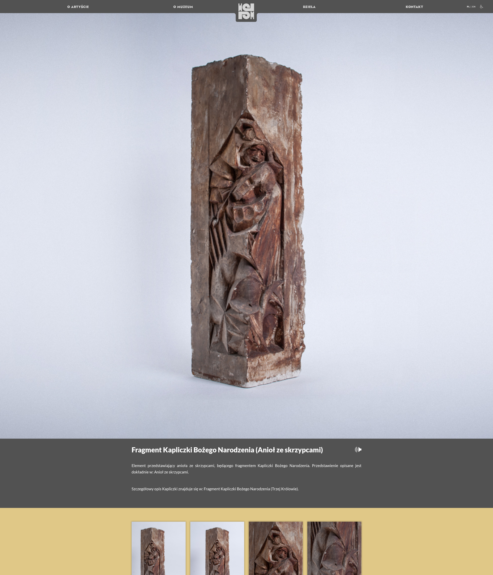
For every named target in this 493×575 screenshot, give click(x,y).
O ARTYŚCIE (78, 7)
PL (468, 6)
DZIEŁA (309, 7)
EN (474, 6)
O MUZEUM (183, 7)
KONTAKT (414, 7)
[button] (246, 11)
